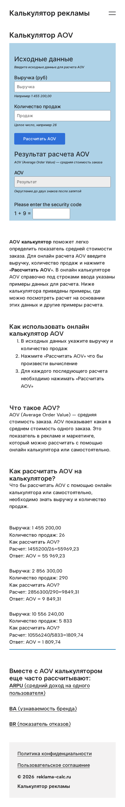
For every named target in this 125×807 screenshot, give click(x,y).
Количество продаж (37, 106)
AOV (19, 173)
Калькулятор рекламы (49, 13)
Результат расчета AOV (52, 154)
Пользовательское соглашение (53, 765)
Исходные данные (43, 59)
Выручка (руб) (30, 77)
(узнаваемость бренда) (43, 709)
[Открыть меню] (112, 13)
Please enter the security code (47, 204)
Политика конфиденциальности (54, 753)
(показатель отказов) (40, 724)
